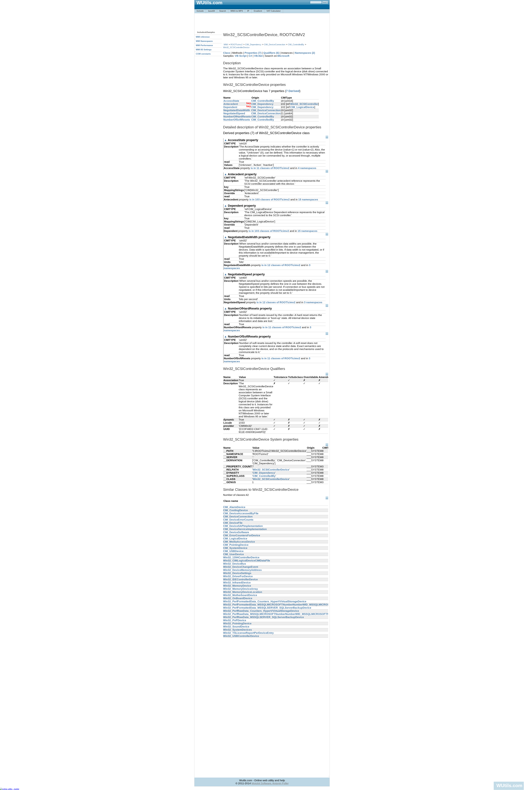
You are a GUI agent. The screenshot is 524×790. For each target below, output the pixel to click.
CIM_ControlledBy (296, 44)
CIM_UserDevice (233, 554)
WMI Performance (204, 45)
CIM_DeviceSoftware (236, 532)
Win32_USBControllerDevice (241, 636)
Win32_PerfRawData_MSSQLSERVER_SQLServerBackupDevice (263, 617)
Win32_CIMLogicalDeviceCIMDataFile (246, 560)
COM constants (203, 54)
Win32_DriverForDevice (238, 576)
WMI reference (203, 37)
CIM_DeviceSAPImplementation (243, 526)
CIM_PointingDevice (235, 544)
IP (248, 11)
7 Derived (292, 91)
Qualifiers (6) (271, 52)
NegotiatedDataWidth (236, 110)
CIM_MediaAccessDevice (239, 541)
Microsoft (283, 55)
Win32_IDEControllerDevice (240, 579)
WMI (226, 44)
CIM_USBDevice (233, 551)
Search (222, 11)
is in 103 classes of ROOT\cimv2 (269, 199)
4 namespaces (307, 168)
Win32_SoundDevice (236, 626)
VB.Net (258, 55)
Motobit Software (261, 783)
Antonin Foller (280, 783)
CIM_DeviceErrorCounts (238, 519)
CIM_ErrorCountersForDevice (241, 535)
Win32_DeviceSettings (237, 573)
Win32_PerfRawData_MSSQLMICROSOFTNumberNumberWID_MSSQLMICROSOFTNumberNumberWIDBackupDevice (296, 614)
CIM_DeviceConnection (274, 44)
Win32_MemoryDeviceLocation (242, 592)
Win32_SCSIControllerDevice (236, 47)
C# (250, 55)
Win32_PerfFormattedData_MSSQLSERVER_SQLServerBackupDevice (267, 607)
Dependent (230, 107)
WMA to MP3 (236, 11)
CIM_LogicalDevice (302, 107)
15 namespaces (308, 199)
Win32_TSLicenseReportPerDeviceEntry (248, 632)
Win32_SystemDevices (237, 629)
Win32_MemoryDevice (237, 585)
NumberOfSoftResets (236, 119)
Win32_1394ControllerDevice (241, 557)
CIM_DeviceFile (232, 522)
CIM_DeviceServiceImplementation (245, 529)
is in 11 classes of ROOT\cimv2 (270, 168)
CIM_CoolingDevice (235, 510)
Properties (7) (253, 52)
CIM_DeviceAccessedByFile (240, 513)
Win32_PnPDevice (234, 620)
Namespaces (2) (305, 52)
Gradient (258, 11)
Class (226, 52)
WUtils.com (509, 785)
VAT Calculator (274, 11)
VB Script (241, 55)
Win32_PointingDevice (237, 623)
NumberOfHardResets (237, 116)
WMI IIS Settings (204, 49)
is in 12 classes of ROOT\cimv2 (280, 265)
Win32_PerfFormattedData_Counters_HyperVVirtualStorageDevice (264, 601)
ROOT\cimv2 (236, 44)
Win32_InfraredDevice (237, 582)
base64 (211, 11)
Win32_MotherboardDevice (240, 595)
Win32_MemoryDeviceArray (240, 588)
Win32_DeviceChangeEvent (240, 566)
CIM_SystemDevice (235, 548)
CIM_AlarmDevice (234, 507)
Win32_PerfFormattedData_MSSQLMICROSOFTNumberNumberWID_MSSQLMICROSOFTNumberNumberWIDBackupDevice (300, 604)
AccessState (231, 100)
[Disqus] (275, 672)
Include (200, 11)
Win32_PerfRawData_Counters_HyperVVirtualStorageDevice (261, 610)
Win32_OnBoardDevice (237, 598)
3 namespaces (313, 302)
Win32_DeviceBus (234, 563)
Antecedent (230, 104)
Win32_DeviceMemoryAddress (242, 570)
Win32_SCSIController (304, 104)
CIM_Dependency (253, 44)
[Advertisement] (262, 21)
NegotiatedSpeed (234, 113)
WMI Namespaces (204, 41)
